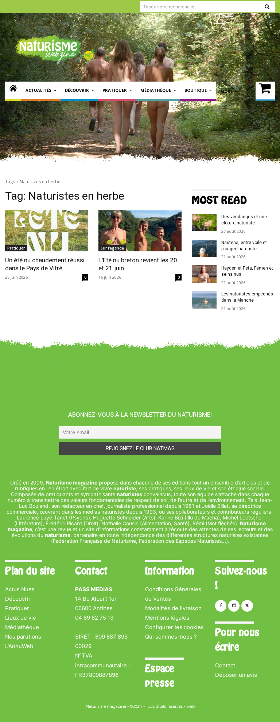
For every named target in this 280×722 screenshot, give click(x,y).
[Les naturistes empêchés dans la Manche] (204, 300)
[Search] (267, 6)
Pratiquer (16, 248)
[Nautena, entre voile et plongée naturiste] (204, 248)
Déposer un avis (236, 674)
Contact (225, 665)
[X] (247, 605)
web (190, 706)
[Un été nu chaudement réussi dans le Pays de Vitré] (46, 230)
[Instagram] (234, 605)
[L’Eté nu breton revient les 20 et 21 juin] (140, 230)
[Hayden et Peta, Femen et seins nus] (204, 274)
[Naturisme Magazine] (55, 49)
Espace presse (159, 676)
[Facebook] (220, 605)
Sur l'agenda (112, 248)
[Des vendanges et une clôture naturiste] (204, 222)
